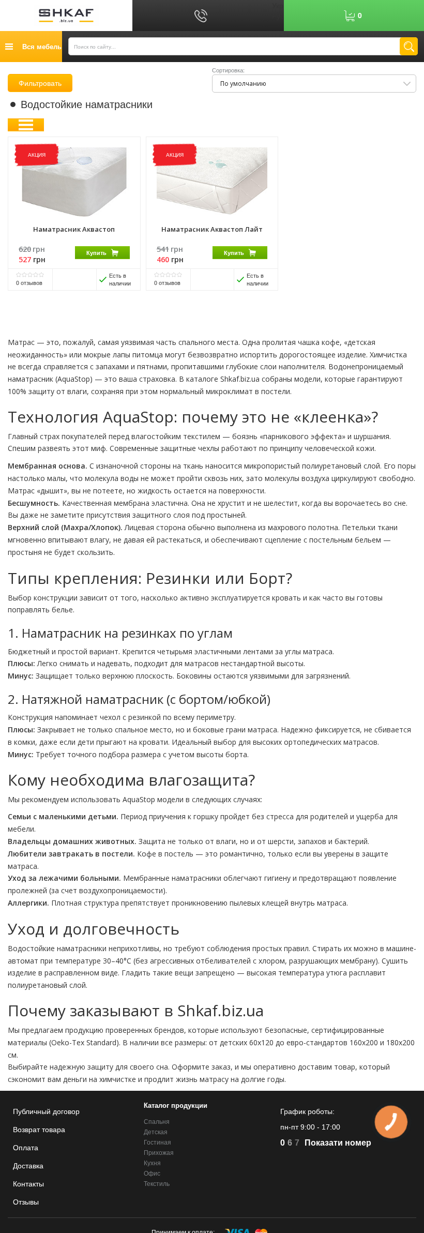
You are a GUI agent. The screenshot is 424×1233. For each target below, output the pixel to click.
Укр (277, 5)
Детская (156, 1132)
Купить (96, 253)
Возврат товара (39, 1129)
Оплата (25, 1148)
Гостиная (157, 1142)
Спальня (157, 1121)
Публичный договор (46, 1111)
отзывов (29, 282)
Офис (152, 1173)
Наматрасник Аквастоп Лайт (212, 229)
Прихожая (159, 1152)
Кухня (152, 1163)
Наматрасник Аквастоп (74, 229)
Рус (278, 15)
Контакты (28, 1184)
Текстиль (157, 1183)
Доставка (28, 1166)
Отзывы (26, 1202)
